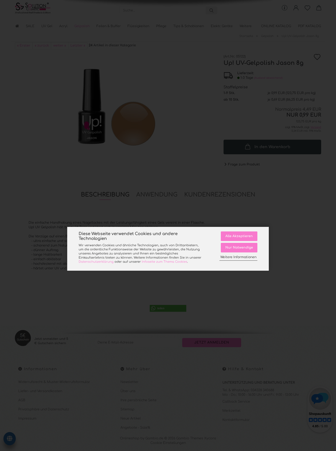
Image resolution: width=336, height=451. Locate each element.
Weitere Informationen (238, 257)
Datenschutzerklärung (96, 261)
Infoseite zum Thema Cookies (164, 261)
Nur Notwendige (239, 247)
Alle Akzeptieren (239, 236)
